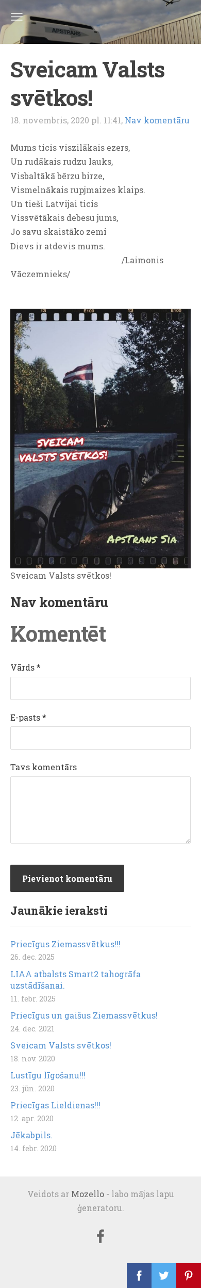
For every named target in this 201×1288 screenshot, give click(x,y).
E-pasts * (28, 717)
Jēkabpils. (31, 1135)
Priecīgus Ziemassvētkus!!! (65, 944)
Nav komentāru (157, 120)
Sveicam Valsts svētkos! (60, 1045)
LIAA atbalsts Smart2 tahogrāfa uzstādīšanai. (75, 979)
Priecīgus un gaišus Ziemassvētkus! (84, 1015)
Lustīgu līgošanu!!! (48, 1075)
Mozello (87, 1193)
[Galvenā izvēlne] (17, 17)
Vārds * (25, 667)
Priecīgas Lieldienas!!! (55, 1105)
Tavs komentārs (43, 766)
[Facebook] (100, 1236)
